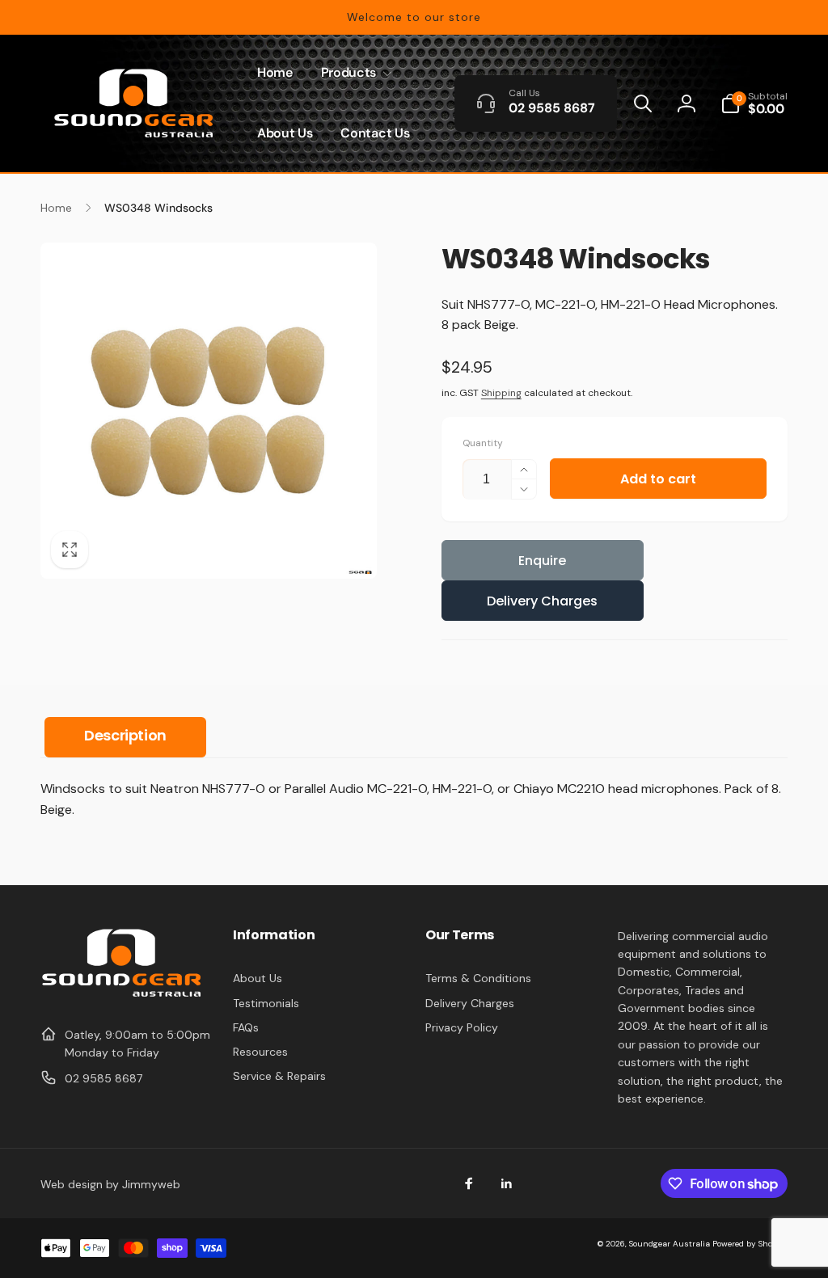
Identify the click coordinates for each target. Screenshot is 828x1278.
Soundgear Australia (669, 1243)
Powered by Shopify (750, 1243)
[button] (353, 73)
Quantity (483, 443)
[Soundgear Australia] (121, 994)
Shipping (501, 392)
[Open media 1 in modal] (208, 411)
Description (125, 735)
